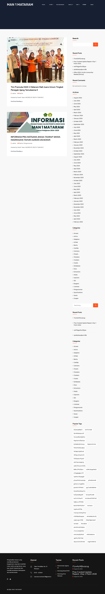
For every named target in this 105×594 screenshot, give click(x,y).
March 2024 (77, 171)
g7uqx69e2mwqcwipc (80, 480)
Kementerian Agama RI (63, 567)
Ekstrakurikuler (60, 4)
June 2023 (77, 186)
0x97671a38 (88, 430)
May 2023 (77, 189)
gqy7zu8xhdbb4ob (91, 487)
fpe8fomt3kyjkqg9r (79, 476)
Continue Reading (16, 101)
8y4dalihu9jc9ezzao (79, 444)
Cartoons (76, 251)
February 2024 (78, 174)
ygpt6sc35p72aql (78, 538)
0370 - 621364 (38, 572)
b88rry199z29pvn (78, 469)
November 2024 (79, 148)
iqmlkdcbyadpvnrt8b (80, 69)
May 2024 (77, 166)
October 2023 (78, 180)
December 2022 (79, 204)
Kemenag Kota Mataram (61, 575)
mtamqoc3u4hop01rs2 (80, 513)
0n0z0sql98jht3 (78, 430)
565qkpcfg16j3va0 (79, 451)
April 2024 (77, 168)
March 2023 (77, 195)
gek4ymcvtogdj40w (79, 484)
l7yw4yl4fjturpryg (79, 58)
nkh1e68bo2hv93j (91, 516)
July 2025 (77, 127)
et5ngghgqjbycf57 (79, 473)
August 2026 (78, 98)
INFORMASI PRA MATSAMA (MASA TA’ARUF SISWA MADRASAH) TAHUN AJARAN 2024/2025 (35, 138)
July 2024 (77, 160)
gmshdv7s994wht (79, 487)
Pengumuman (28, 143)
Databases (77, 266)
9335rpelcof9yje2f (79, 458)
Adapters (76, 239)
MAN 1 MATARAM (20, 4)
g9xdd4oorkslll (92, 480)
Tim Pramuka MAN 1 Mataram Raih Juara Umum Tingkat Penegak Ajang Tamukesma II (37, 88)
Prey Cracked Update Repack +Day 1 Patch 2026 (85, 324)
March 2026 (77, 112)
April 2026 (77, 109)
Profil (50, 4)
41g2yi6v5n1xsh (91, 444)
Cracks (76, 263)
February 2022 (78, 222)
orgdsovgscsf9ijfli (78, 520)
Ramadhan (84, 523)
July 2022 (77, 210)
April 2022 (77, 219)
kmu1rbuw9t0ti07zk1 (91, 498)
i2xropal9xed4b (90, 495)
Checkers (76, 257)
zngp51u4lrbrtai (92, 541)
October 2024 (78, 151)
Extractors (77, 272)
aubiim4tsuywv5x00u (79, 466)
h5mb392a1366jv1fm (79, 491)
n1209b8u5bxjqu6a (79, 516)
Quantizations (78, 292)
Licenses (76, 286)
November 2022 (79, 207)
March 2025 (77, 139)
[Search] (95, 305)
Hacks (75, 275)
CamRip (76, 248)
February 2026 (78, 115)
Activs (76, 236)
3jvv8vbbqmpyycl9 (79, 433)
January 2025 (78, 145)
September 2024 (79, 154)
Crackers (76, 260)
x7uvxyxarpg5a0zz (79, 531)
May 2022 (77, 216)
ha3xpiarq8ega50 (78, 495)
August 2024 (78, 157)
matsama (89, 505)
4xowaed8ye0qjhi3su (79, 437)
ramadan (76, 523)
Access (76, 233)
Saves (75, 295)
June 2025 (77, 130)
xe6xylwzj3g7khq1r (79, 534)
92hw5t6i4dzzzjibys (79, 448)
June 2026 (77, 103)
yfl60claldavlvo (91, 534)
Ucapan (76, 298)
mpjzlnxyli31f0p (78, 509)
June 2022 (77, 213)
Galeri (91, 4)
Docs (75, 269)
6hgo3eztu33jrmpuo (79, 440)
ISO (75, 280)
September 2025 (79, 124)
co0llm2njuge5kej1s (91, 469)
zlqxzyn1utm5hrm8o (79, 541)
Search (75, 38)
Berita (70, 4)
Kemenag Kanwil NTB (63, 571)
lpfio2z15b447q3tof (79, 505)
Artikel (76, 242)
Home (43, 4)
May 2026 (77, 106)
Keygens (76, 283)
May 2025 (77, 133)
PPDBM (84, 4)
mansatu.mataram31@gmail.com (43, 576)
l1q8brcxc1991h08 (78, 502)
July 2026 (77, 101)
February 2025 (78, 142)
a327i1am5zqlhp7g (79, 462)
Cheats (76, 254)
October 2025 (78, 121)
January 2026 (78, 118)
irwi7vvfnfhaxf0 (78, 498)
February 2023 (78, 198)
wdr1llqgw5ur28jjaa (80, 66)
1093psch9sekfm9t (79, 455)
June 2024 (77, 163)
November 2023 (79, 177)
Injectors (76, 277)
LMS (77, 4)
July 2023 (77, 183)
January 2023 (78, 201)
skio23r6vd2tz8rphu (79, 527)
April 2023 (77, 192)
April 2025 (77, 136)
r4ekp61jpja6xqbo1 (91, 520)
